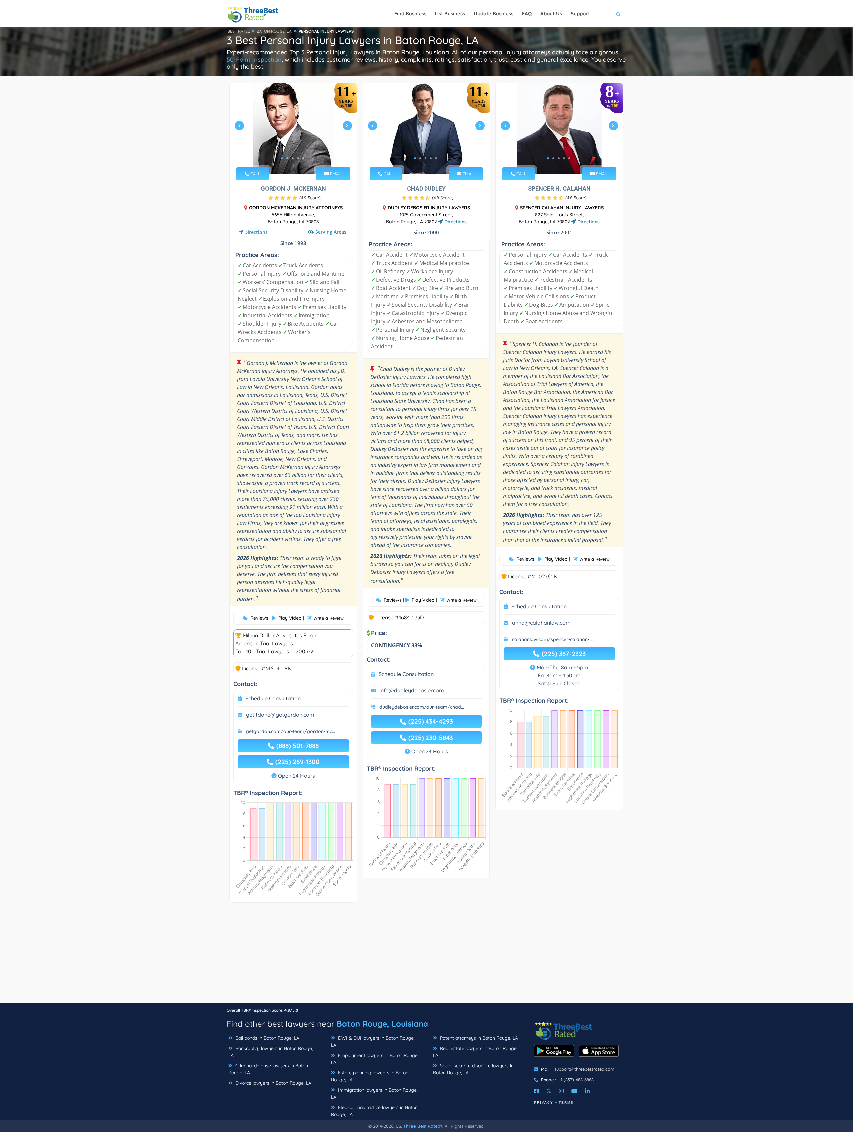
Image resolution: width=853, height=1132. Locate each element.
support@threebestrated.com (584, 1069)
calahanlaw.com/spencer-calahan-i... (552, 639)
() (310, 197)
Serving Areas (330, 232)
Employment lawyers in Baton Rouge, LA (375, 1058)
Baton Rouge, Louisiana (382, 1024)
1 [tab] (282, 158)
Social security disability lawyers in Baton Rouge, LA (473, 1069)
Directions (256, 232)
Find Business (410, 13)
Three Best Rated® (422, 1126)
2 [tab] (287, 158)
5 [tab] (303, 158)
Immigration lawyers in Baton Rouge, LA (374, 1093)
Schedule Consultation (273, 698)
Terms (566, 1102)
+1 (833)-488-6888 (576, 1079)
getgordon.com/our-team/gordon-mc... (290, 731)
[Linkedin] (587, 1091)
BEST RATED (239, 31)
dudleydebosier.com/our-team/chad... (421, 707)
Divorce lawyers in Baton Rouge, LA (272, 1083)
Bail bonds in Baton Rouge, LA (266, 1038)
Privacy (543, 1102)
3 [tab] (293, 158)
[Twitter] (548, 1091)
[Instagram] (561, 1091)
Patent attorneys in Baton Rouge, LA (478, 1038)
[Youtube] (574, 1091)
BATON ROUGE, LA (274, 31)
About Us (551, 13)
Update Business (493, 13)
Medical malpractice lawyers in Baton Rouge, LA (374, 1110)
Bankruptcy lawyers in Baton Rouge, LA (270, 1051)
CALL (254, 173)
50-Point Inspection (254, 59)
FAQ (527, 13)
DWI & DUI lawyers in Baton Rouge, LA (373, 1041)
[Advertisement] (426, 956)
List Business (450, 13)
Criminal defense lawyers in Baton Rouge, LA (268, 1069)
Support (580, 13)
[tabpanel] (293, 128)
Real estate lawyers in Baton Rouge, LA (475, 1051)
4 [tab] (298, 158)
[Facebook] (536, 1091)
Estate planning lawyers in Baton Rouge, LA (369, 1076)
